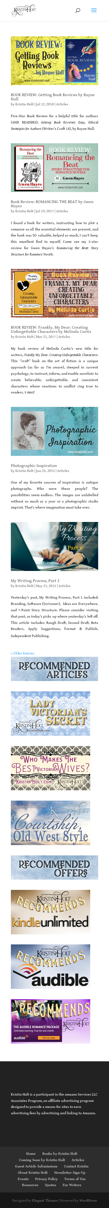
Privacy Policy (46, 1179)
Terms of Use (75, 1179)
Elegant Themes (45, 1201)
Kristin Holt (24, 104)
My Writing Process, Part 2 (35, 580)
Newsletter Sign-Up (69, 1173)
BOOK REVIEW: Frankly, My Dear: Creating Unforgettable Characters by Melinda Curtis (51, 329)
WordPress (88, 1201)
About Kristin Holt (33, 1173)
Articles (62, 104)
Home (31, 1154)
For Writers (72, 1185)
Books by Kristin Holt (59, 1154)
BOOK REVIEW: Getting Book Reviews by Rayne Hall (53, 97)
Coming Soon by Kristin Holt (42, 1160)
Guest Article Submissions (36, 1166)
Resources (30, 1185)
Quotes (50, 1185)
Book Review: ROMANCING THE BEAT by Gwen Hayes (52, 204)
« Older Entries (22, 653)
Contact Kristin (76, 1166)
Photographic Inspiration (34, 465)
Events (23, 1179)
